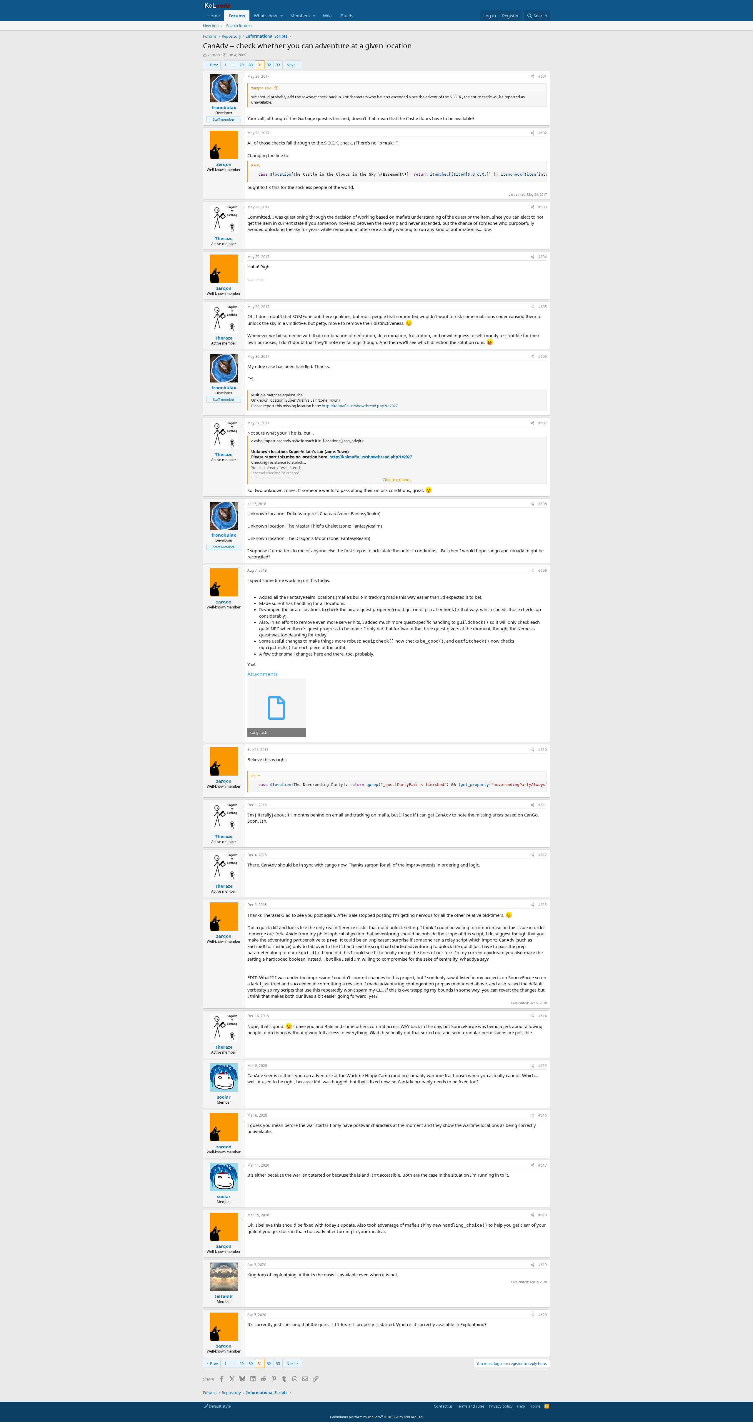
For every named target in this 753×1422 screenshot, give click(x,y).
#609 (542, 570)
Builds (347, 16)
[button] (282, 15)
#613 (542, 904)
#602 (542, 132)
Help (521, 1406)
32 (269, 64)
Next (290, 64)
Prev (214, 64)
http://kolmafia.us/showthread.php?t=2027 (360, 405)
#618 (542, 1215)
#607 (542, 422)
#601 (542, 76)
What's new (265, 16)
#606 (542, 356)
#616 (542, 1115)
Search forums (238, 25)
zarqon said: (261, 88)
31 (260, 64)
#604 (542, 256)
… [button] (232, 64)
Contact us (443, 1406)
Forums (237, 16)
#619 (542, 1264)
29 (241, 64)
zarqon (214, 54)
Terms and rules (470, 1406)
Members (300, 16)
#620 (542, 1314)
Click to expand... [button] (397, 479)
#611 (542, 804)
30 (251, 64)
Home (213, 16)
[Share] (532, 76)
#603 (542, 206)
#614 (542, 1015)
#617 (542, 1165)
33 (278, 64)
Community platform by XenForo (376, 1417)
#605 (542, 306)
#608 (542, 503)
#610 (542, 749)
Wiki (327, 16)
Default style (219, 1406)
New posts (212, 25)
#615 (542, 1065)
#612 (542, 854)
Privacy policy (501, 1406)
